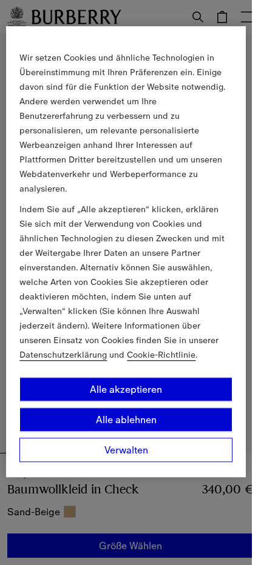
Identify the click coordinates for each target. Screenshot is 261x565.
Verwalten (126, 450)
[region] (125, 251)
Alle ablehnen (126, 419)
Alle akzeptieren (126, 389)
